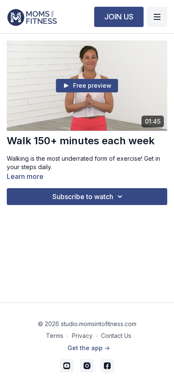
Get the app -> (89, 347)
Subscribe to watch (82, 196)
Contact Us (116, 335)
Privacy (82, 335)
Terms (54, 335)
